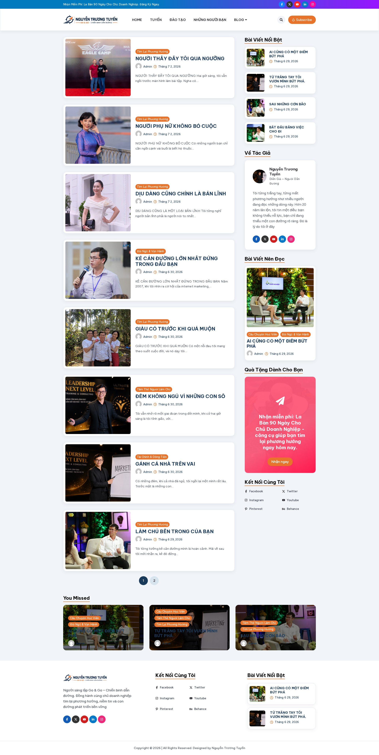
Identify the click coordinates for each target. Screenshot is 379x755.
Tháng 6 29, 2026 (170, 539)
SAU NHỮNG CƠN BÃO (287, 104)
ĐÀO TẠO (178, 20)
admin (147, 66)
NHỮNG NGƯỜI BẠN (210, 20)
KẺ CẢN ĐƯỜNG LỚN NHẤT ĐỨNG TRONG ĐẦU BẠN (176, 261)
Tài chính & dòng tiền (152, 457)
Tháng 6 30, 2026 (170, 272)
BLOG (239, 20)
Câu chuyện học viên (262, 334)
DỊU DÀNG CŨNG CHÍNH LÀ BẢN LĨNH (180, 194)
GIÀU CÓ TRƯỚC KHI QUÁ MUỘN (175, 329)
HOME (137, 20)
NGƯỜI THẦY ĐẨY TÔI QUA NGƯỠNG (180, 58)
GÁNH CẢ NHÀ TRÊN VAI (165, 464)
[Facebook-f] (282, 4)
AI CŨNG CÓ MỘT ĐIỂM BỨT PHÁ (277, 343)
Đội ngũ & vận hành (150, 251)
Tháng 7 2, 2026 (169, 66)
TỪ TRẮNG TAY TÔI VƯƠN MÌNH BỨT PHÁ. (287, 79)
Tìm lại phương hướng (152, 51)
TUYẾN (156, 20)
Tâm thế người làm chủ (154, 389)
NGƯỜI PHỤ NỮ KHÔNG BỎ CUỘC (176, 126)
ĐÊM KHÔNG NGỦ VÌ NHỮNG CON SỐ (180, 396)
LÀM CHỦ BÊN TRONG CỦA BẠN (174, 531)
